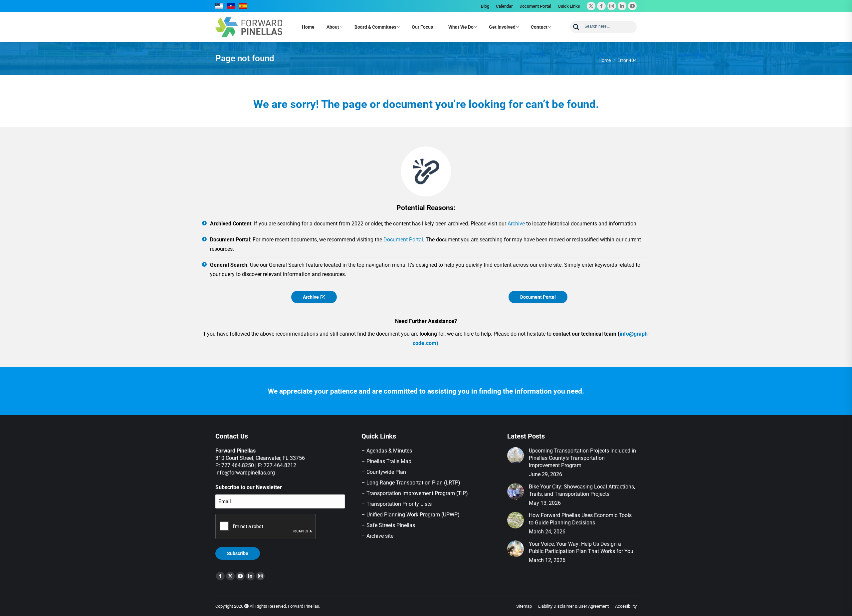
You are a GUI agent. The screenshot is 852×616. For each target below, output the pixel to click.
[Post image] (515, 455)
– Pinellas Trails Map (386, 461)
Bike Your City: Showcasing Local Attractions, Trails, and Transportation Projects (582, 490)
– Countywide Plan (383, 472)
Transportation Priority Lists (399, 504)
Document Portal (403, 239)
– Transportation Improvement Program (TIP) (414, 493)
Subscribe (237, 553)
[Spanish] (243, 6)
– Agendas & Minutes (386, 451)
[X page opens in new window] (591, 6)
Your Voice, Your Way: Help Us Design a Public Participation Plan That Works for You (581, 547)
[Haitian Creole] (231, 6)
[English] (219, 6)
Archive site (379, 536)
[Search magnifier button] (576, 27)
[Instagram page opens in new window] (611, 6)
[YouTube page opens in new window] (632, 6)
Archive (516, 223)
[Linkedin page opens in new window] (622, 6)
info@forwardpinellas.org (245, 472)
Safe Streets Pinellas (390, 525)
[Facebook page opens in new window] (601, 6)
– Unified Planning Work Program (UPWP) (410, 514)
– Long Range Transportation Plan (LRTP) (410, 482)
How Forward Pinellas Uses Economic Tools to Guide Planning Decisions (580, 519)
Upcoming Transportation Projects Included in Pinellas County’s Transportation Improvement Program (582, 458)
